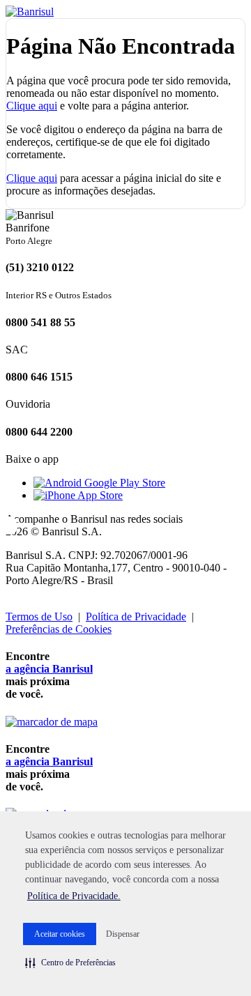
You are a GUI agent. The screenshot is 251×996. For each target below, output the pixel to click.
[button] (70, 962)
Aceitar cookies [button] (59, 934)
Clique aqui (31, 106)
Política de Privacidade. (74, 896)
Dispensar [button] (122, 934)
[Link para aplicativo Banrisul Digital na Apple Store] (78, 495)
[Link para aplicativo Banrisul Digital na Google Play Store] (99, 483)
